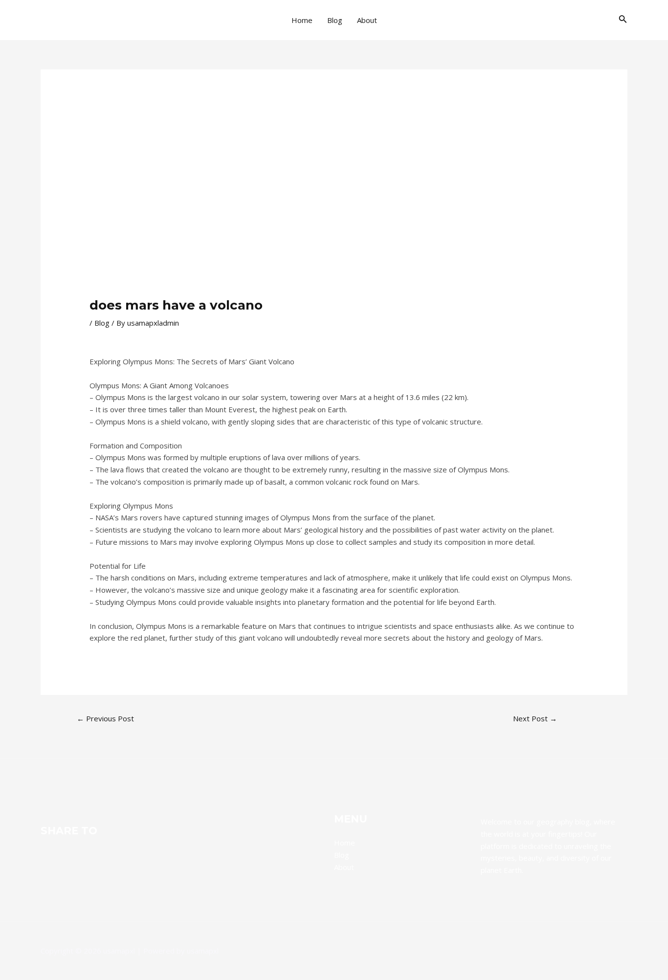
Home (301, 20)
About (367, 20)
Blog (334, 20)
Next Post (535, 718)
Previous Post (105, 718)
